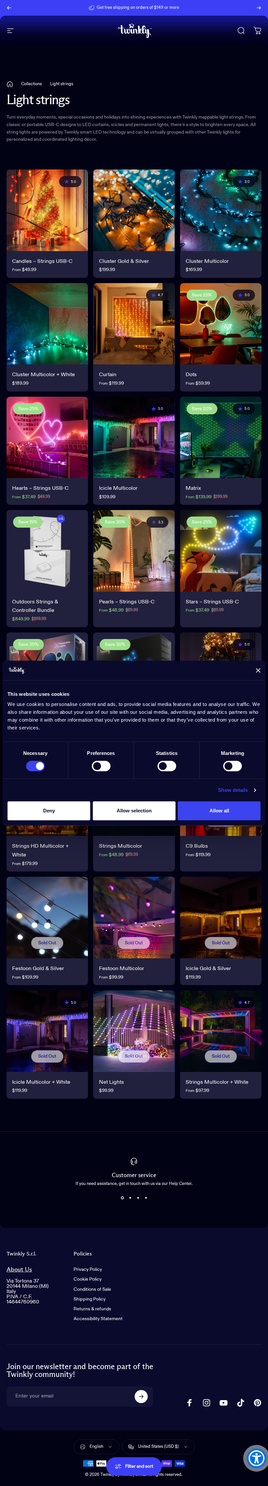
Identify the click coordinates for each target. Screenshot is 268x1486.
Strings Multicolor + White (217, 1082)
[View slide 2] (130, 1198)
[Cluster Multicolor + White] (47, 323)
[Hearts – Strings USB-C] (47, 437)
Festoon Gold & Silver (38, 968)
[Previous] (9, 8)
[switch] (101, 766)
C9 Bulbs (197, 846)
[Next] (259, 8)
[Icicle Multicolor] (134, 437)
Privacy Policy (88, 1269)
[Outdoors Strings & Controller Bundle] (47, 550)
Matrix (193, 488)
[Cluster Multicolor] (220, 210)
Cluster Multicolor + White (43, 374)
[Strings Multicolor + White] (220, 1031)
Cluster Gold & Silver (124, 261)
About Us (19, 1270)
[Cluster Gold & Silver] (134, 210)
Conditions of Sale (92, 1289)
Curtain (107, 374)
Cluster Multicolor (207, 261)
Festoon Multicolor (121, 968)
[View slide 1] (122, 1198)
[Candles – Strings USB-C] (47, 210)
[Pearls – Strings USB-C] (134, 550)
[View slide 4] (146, 1198)
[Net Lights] (134, 1031)
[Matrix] (220, 437)
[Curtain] (134, 323)
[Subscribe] (141, 1396)
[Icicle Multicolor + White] (47, 1031)
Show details (233, 790)
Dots (191, 374)
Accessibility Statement (98, 1319)
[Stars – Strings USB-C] (220, 550)
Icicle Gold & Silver (208, 968)
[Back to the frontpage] (10, 84)
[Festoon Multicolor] (134, 917)
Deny (49, 810)
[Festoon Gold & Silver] (47, 917)
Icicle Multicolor (118, 488)
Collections (31, 84)
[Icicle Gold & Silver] (220, 917)
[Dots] (220, 323)
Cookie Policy (88, 1279)
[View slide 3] (138, 1198)
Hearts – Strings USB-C (40, 488)
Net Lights (111, 1082)
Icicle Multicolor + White (41, 1082)
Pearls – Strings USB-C (127, 602)
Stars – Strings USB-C (212, 602)
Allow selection (134, 810)
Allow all (219, 810)
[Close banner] (258, 670)
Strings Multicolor (120, 846)
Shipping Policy (90, 1299)
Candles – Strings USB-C (42, 261)
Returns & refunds (92, 1309)
